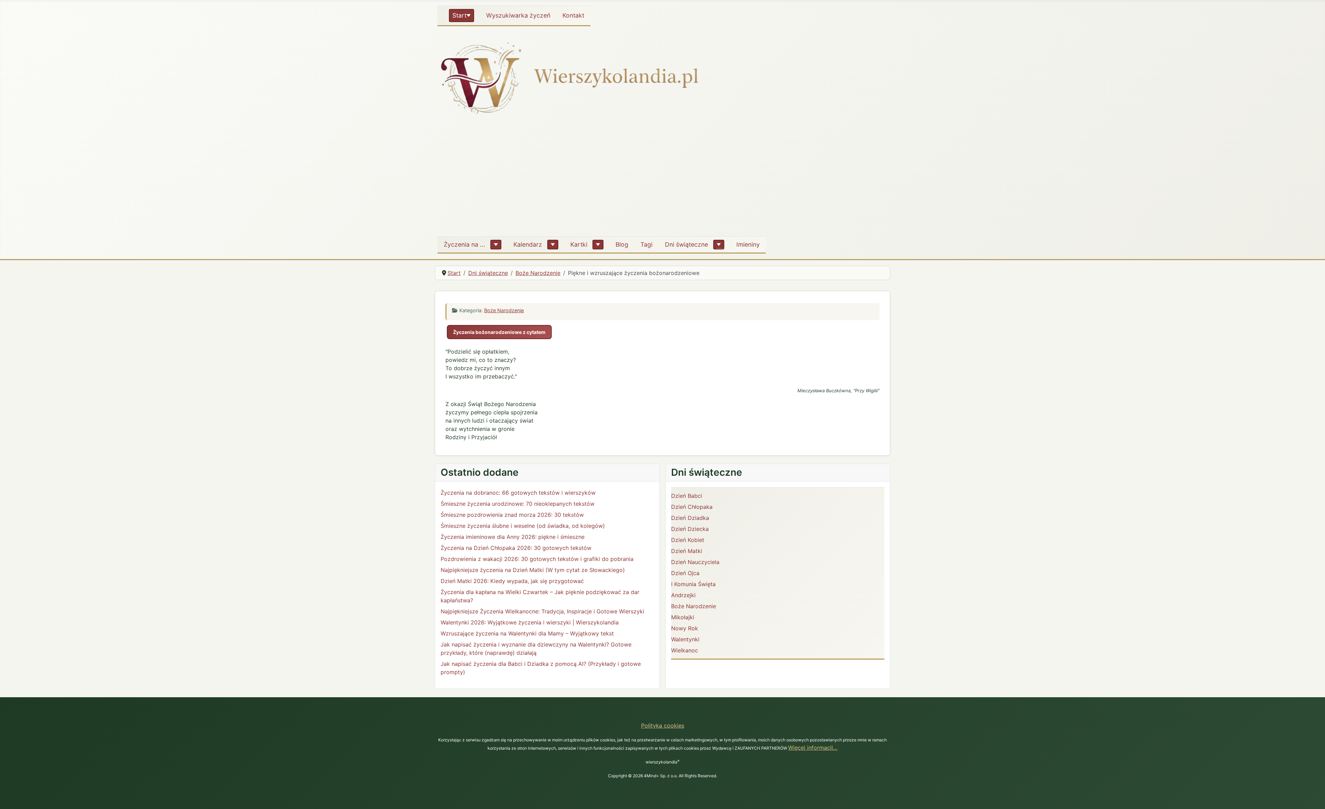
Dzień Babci (686, 495)
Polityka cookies (662, 725)
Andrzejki (683, 595)
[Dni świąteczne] (718, 244)
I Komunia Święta (693, 584)
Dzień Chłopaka (692, 506)
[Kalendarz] (552, 244)
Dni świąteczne (686, 244)
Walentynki (685, 639)
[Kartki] (597, 244)
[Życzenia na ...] (495, 244)
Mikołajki (682, 617)
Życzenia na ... (464, 244)
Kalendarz (527, 244)
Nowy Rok (684, 628)
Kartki (578, 244)
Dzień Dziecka (690, 528)
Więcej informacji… (812, 747)
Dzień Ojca (685, 573)
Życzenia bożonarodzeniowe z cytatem (499, 332)
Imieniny (748, 244)
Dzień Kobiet (687, 539)
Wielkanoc (684, 650)
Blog (622, 244)
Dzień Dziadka (690, 517)
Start (459, 15)
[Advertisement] (662, 179)
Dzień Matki (686, 550)
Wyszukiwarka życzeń (518, 15)
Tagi (646, 244)
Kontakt (573, 15)
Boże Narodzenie (504, 310)
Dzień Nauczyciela (695, 562)
